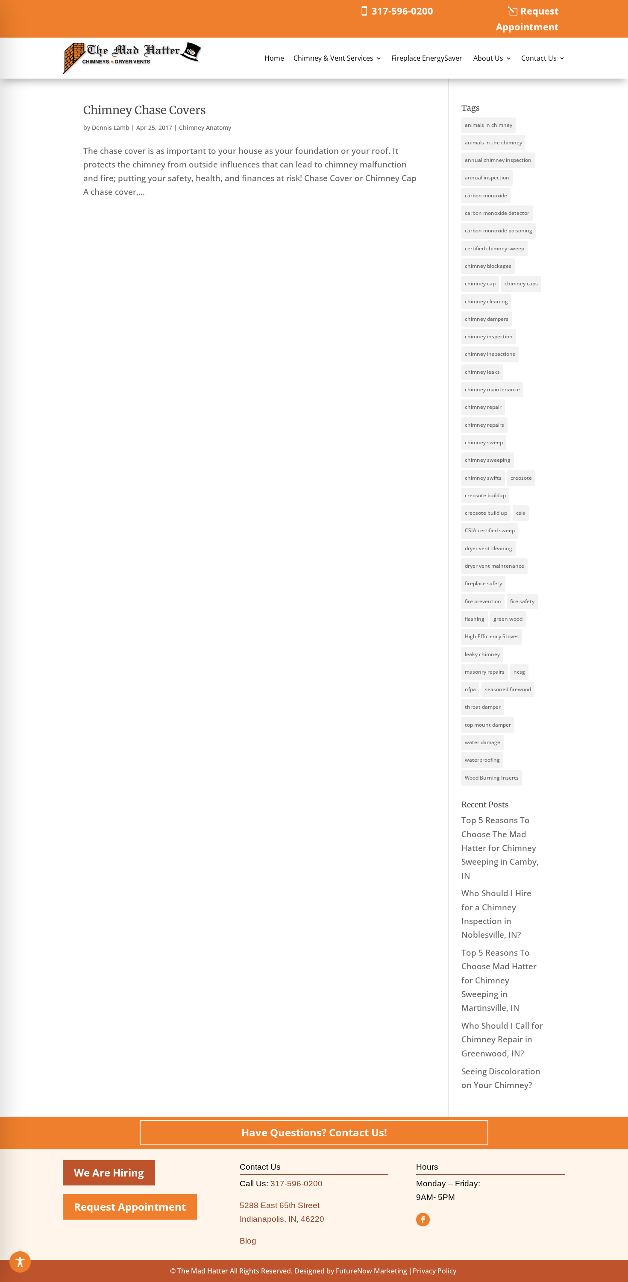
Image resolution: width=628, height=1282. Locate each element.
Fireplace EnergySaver (427, 58)
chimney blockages (488, 266)
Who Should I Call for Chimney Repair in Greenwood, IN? (502, 1039)
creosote (521, 477)
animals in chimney (488, 125)
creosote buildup (485, 495)
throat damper (483, 706)
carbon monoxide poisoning (498, 230)
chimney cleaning (486, 301)
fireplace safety (483, 583)
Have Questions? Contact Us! (314, 1132)
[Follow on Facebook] (423, 1219)
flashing (474, 618)
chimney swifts (483, 477)
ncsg (519, 671)
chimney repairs (484, 424)
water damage (482, 742)
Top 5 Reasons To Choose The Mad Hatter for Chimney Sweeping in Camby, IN (500, 848)
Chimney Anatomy (205, 127)
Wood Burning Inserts (492, 777)
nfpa (470, 689)
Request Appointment (527, 18)
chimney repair (483, 407)
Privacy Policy (434, 1271)
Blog (248, 1240)
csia (520, 512)
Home (274, 58)
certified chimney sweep (494, 248)
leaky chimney (482, 654)
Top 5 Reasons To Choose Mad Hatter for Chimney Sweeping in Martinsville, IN (499, 980)
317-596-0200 (402, 10)
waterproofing (482, 759)
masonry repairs (485, 671)
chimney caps (521, 283)
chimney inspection (489, 336)
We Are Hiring (109, 1172)
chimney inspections (490, 354)
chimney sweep (484, 442)
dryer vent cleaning (488, 548)
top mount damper (488, 724)
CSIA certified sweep (490, 530)
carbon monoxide (486, 195)
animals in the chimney (493, 142)
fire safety (522, 601)
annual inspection (487, 177)
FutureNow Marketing (371, 1271)
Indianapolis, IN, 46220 (282, 1219)
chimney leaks (482, 372)
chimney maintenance (492, 389)
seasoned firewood (508, 689)
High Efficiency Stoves (492, 636)
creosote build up (486, 512)
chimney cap (480, 283)
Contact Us (539, 58)
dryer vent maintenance (494, 565)
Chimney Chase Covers (144, 110)
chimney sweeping (488, 460)
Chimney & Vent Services (333, 58)
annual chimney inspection (498, 160)
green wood (507, 618)
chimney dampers (486, 319)
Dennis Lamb (110, 127)
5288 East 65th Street (280, 1205)
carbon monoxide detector (497, 213)
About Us (488, 58)
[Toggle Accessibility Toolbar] (20, 1261)
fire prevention (483, 601)
